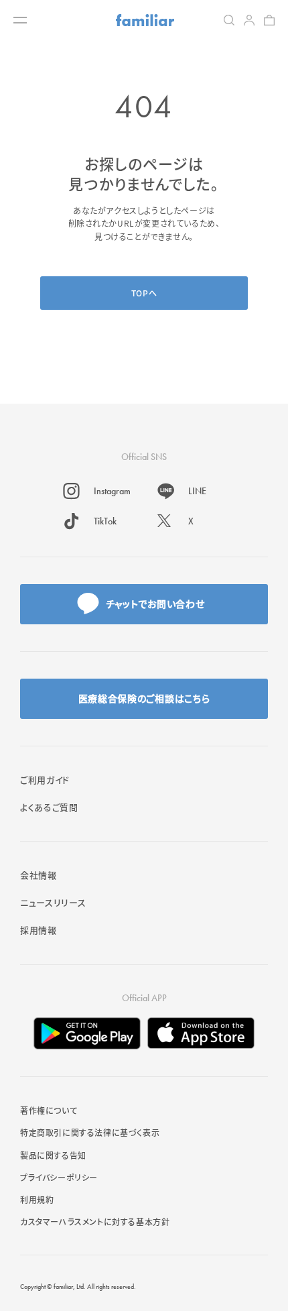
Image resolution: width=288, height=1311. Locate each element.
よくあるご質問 (49, 807)
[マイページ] (249, 20)
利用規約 (37, 1199)
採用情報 (38, 929)
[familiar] (145, 20)
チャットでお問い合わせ (155, 603)
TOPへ (144, 292)
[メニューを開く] (20, 20)
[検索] (229, 20)
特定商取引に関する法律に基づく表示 (89, 1132)
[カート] (269, 20)
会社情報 (38, 874)
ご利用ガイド (45, 779)
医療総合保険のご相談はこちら (144, 698)
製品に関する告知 (53, 1155)
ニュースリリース (53, 902)
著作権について (48, 1110)
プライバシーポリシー (59, 1177)
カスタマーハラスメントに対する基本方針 (94, 1221)
